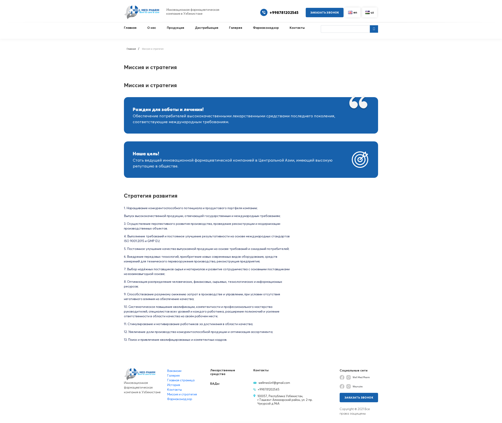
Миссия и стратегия (182, 394)
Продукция (175, 28)
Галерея (235, 28)
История (173, 385)
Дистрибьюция (206, 28)
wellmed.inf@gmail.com (274, 383)
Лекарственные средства (222, 372)
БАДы (214, 383)
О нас (151, 28)
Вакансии (174, 371)
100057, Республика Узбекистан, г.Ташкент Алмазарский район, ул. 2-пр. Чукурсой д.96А (285, 399)
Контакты (297, 28)
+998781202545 (268, 389)
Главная (130, 28)
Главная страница (181, 380)
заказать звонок (324, 12)
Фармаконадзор (266, 28)
